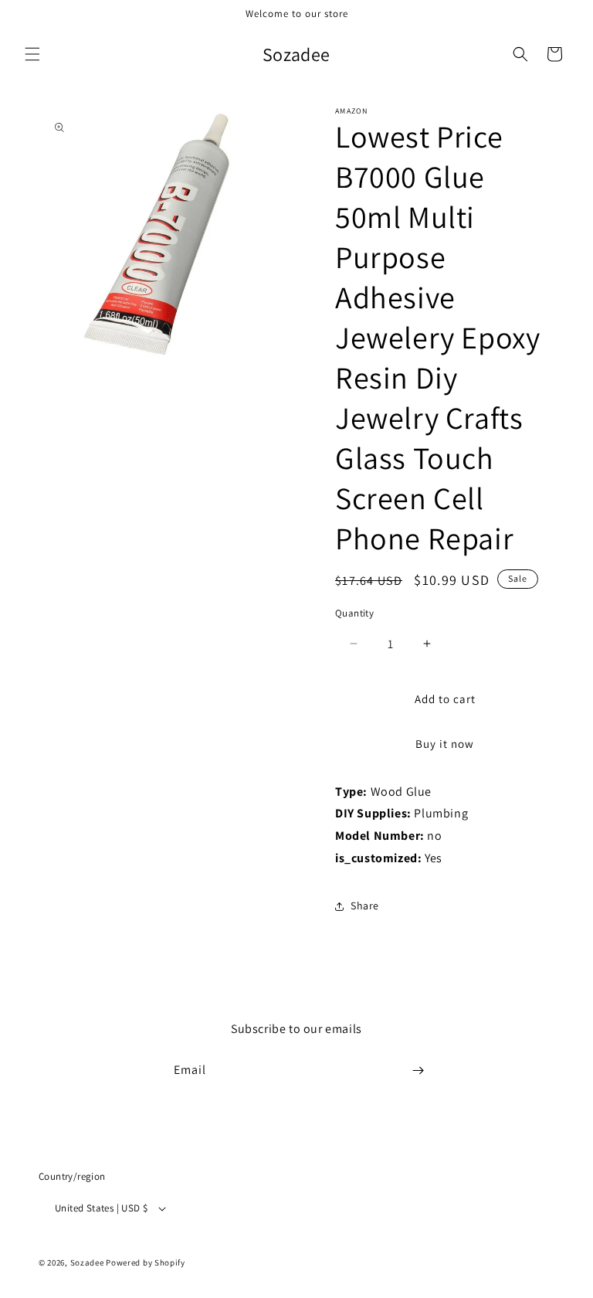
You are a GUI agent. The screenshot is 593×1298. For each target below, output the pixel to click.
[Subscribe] (418, 1070)
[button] (32, 54)
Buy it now (444, 743)
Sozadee (87, 1262)
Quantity (354, 613)
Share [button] (365, 905)
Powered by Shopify (145, 1262)
